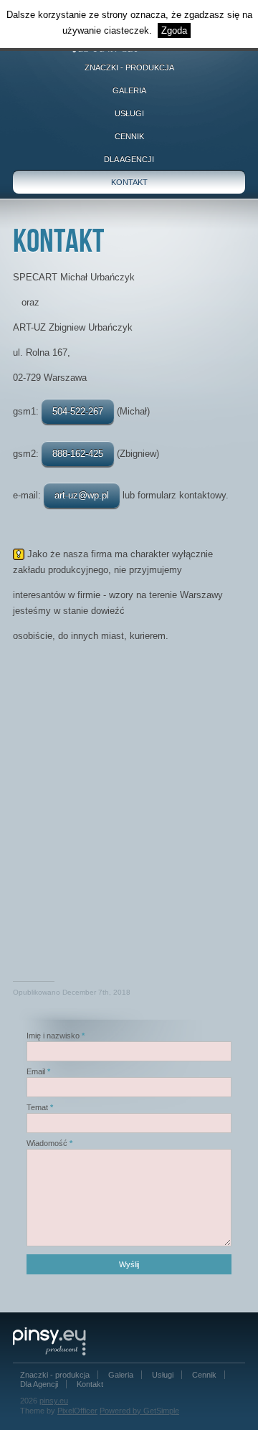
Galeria (129, 90)
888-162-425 (77, 453)
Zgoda (174, 30)
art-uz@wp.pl (81, 495)
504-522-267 (77, 411)
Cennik (129, 136)
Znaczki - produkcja (129, 67)
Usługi (129, 113)
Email (36, 1071)
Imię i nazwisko (53, 1035)
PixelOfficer (77, 1410)
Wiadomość (47, 1143)
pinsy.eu (53, 1400)
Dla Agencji (129, 159)
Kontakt (129, 182)
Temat (37, 1107)
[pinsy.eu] (54, 1340)
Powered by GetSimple (139, 1410)
